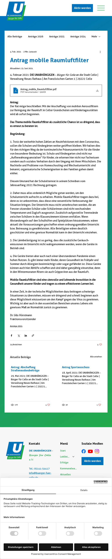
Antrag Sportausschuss (75, 367)
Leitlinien (65, 456)
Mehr (94, 36)
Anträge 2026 (35, 36)
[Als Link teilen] (33, 335)
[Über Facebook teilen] (11, 335)
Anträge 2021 (16, 326)
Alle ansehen (96, 356)
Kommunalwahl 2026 (68, 468)
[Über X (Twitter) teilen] (18, 335)
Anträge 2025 (56, 36)
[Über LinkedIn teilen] (25, 335)
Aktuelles (65, 474)
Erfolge (64, 462)
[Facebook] (83, 451)
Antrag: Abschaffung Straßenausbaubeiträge (25, 369)
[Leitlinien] (73, 457)
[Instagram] (97, 451)
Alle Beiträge (14, 36)
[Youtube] (90, 451)
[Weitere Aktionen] (100, 51)
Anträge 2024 (78, 36)
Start (63, 450)
